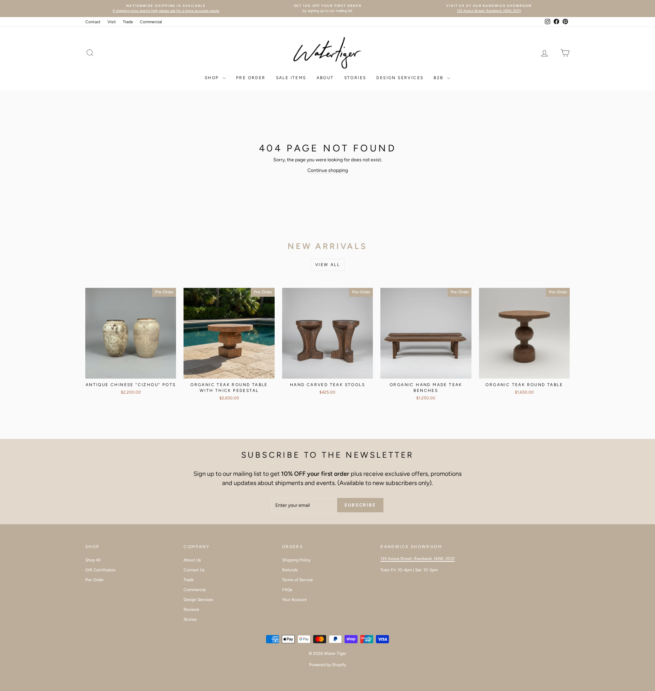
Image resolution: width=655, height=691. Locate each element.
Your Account (294, 599)
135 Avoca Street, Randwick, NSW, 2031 (417, 558)
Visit (111, 21)
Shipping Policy (296, 560)
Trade (128, 21)
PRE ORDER (251, 77)
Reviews (191, 609)
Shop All (93, 560)
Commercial (151, 21)
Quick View (130, 371)
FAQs (287, 589)
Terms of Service (297, 579)
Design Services (399, 77)
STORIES (355, 77)
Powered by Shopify (327, 664)
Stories (190, 619)
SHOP (213, 77)
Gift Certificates (100, 570)
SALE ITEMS (291, 77)
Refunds (290, 570)
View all (327, 264)
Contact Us (194, 570)
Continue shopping (327, 170)
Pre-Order (94, 579)
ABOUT (325, 77)
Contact (93, 21)
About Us (192, 560)
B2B (439, 77)
